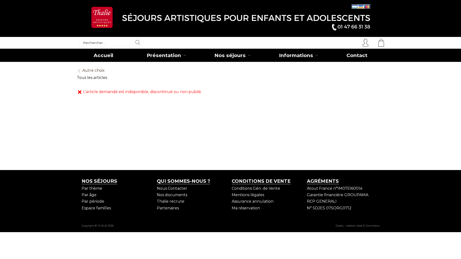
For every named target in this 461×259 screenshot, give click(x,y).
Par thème (92, 188)
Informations (296, 55)
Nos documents (172, 195)
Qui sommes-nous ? (183, 181)
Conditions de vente (261, 181)
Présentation (164, 55)
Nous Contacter (172, 188)
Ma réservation (246, 208)
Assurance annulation (252, 201)
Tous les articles (92, 77)
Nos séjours (230, 55)
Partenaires (168, 208)
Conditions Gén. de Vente (256, 188)
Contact (356, 55)
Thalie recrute (170, 201)
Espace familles (96, 208)
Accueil (103, 55)
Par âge (89, 195)
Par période (93, 201)
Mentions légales (248, 195)
